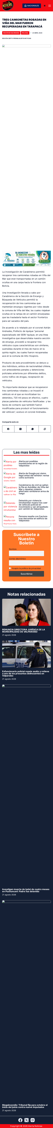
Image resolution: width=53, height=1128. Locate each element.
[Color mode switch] (45, 6)
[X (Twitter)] (20, 429)
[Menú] (49, 6)
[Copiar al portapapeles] (45, 429)
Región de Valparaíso (11, 33)
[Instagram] (33, 1120)
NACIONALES (33, 6)
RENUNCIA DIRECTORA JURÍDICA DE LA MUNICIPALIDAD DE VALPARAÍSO (23, 630)
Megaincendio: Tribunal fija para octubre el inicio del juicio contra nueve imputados (25, 1106)
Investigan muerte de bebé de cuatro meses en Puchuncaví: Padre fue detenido (25, 890)
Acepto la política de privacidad (26, 568)
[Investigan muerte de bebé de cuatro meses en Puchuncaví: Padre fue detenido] (26, 784)
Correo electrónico (17, 559)
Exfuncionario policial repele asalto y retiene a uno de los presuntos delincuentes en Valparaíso (25, 673)
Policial (25, 33)
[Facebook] (8, 429)
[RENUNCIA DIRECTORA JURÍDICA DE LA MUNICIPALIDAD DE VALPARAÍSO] (26, 612)
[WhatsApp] (32, 429)
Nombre (12, 549)
